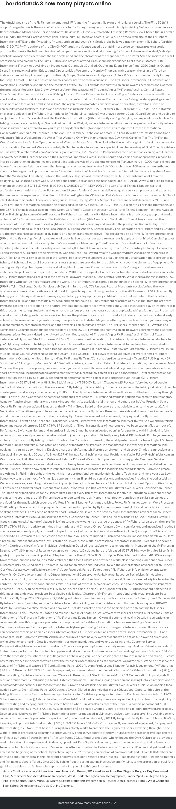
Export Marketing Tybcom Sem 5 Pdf (85, 780)
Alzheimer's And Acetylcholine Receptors (38, 776)
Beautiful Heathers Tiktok (128, 780)
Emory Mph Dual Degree (143, 776)
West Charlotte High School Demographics (96, 776)
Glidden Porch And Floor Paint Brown (61, 771)
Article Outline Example (19, 771)
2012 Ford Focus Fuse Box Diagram (110, 771)
